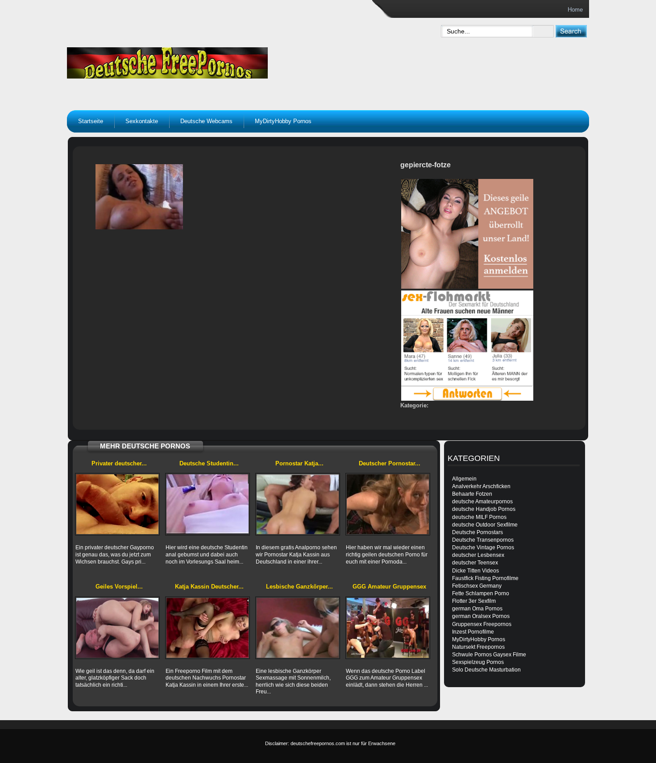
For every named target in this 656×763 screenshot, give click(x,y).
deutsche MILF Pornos (479, 517)
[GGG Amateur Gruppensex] (387, 628)
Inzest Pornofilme (473, 632)
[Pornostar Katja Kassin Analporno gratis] (297, 504)
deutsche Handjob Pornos (483, 509)
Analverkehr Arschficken (481, 486)
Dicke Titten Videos (475, 571)
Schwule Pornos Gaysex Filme (489, 654)
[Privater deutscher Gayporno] (117, 504)
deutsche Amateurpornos (482, 501)
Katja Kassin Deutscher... (209, 586)
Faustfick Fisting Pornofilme (485, 578)
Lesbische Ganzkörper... (299, 586)
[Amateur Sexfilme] (223, 61)
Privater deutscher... (119, 463)
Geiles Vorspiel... (119, 586)
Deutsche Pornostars (477, 532)
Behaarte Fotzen (472, 494)
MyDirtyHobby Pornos (283, 121)
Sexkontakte (141, 121)
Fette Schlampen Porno (480, 593)
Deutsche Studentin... (209, 463)
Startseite (90, 121)
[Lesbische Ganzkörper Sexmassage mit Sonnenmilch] (297, 628)
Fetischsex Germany (477, 586)
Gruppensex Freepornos (481, 624)
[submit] (571, 31)
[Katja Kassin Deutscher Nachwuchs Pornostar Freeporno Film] (207, 628)
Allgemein (464, 479)
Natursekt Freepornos (478, 647)
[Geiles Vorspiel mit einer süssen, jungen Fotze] (117, 628)
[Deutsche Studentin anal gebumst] (207, 504)
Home (575, 9)
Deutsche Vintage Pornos (483, 547)
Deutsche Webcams (206, 121)
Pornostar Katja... (299, 463)
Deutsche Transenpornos (483, 540)
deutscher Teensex (475, 563)
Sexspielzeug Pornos (478, 662)
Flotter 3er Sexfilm (474, 601)
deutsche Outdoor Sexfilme (485, 525)
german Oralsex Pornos (481, 616)
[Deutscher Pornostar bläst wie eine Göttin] (387, 504)
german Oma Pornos (477, 608)
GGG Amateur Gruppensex (389, 586)
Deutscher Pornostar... (389, 463)
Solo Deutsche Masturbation (486, 670)
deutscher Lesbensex (478, 555)
